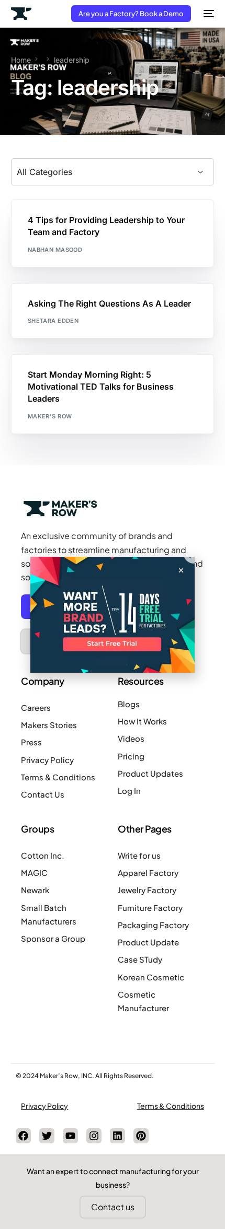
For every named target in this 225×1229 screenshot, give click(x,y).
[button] (181, 570)
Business (46, 222)
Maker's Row (50, 416)
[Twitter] (46, 1135)
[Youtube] (70, 1135)
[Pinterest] (141, 1135)
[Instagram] (94, 1135)
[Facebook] (23, 1135)
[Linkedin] (117, 1135)
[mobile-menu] (207, 13)
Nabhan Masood (55, 249)
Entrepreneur (88, 222)
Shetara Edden (53, 320)
